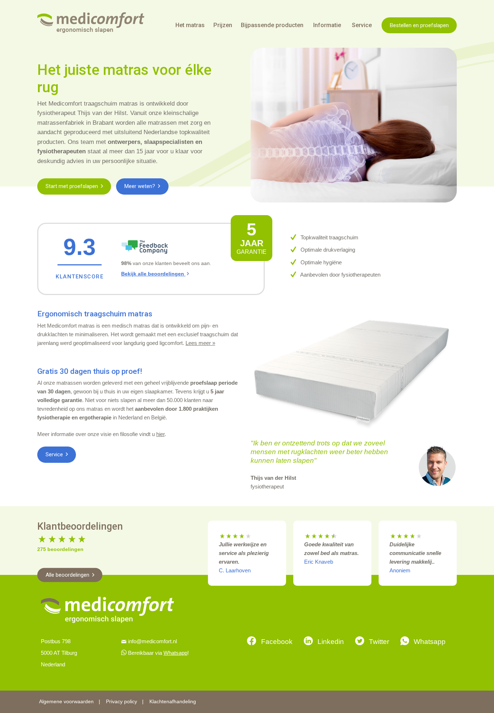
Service (55, 454)
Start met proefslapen (72, 186)
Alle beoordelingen (68, 575)
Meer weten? (140, 186)
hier (160, 434)
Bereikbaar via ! (158, 653)
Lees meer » (200, 343)
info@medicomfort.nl (152, 641)
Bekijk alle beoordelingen (153, 274)
